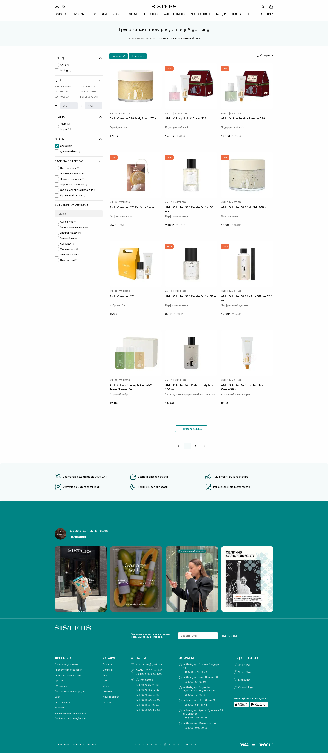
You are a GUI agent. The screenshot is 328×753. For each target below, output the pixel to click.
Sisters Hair (244, 664)
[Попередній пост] (60, 579)
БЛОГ (251, 14)
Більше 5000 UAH (89, 97)
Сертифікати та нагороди (70, 691)
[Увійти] (263, 6)
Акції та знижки (111, 696)
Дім (104, 680)
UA (57, 6)
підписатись (230, 635)
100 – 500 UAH (62, 91)
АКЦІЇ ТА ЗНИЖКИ (175, 14)
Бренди (106, 702)
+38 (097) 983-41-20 (147, 694)
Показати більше (191, 428)
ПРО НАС (237, 14)
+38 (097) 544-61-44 (195, 704)
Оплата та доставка (66, 664)
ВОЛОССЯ (61, 14)
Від (56, 105)
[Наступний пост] (267, 579)
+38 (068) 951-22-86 (147, 704)
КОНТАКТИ (266, 14)
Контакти (60, 707)
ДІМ (104, 14)
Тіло (104, 675)
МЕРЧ (115, 14)
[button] (118, 56)
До (81, 105)
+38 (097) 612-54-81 (147, 684)
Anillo (113, 113)
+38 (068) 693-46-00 (148, 699)
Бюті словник (62, 702)
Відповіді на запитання (68, 675)
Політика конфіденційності (70, 718)
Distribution (244, 679)
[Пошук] (63, 6)
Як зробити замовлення (68, 669)
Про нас (59, 680)
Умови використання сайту (70, 712)
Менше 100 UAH (63, 86)
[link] (271, 6)
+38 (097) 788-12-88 (147, 689)
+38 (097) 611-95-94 (194, 681)
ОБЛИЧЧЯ (78, 14)
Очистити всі (138, 56)
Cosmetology (245, 687)
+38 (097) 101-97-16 (194, 694)
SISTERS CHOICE (200, 14)
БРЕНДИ (221, 14)
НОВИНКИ (131, 14)
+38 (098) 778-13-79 (195, 671)
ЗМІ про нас (61, 685)
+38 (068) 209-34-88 (195, 717)
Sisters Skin (244, 672)
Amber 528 (124, 113)
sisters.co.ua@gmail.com (149, 664)
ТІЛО (93, 14)
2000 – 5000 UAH (89, 91)
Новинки (107, 691)
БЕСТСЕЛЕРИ (151, 14)
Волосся (107, 664)
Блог (57, 696)
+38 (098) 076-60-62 (195, 727)
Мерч (105, 685)
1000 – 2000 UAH (88, 86)
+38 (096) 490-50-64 (148, 709)
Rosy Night (181, 113)
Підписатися (77, 536)
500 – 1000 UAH (62, 97)
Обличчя (107, 669)
